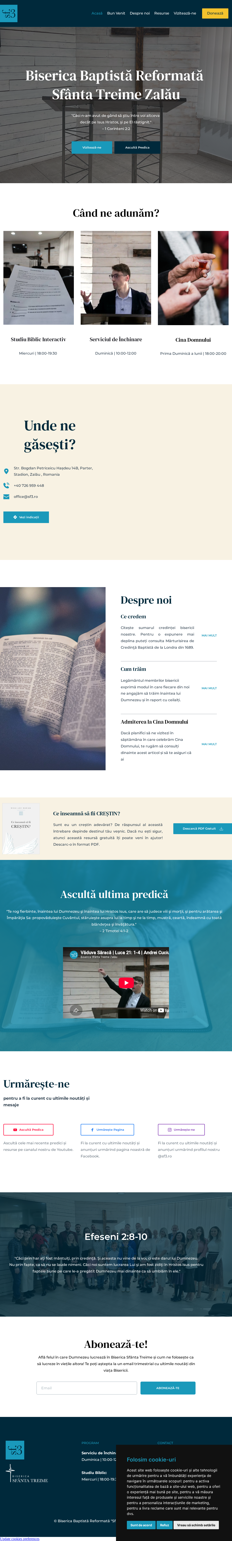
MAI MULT (209, 635)
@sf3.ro (165, 1156)
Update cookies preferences (19, 1539)
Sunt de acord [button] (141, 1525)
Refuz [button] (164, 1525)
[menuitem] (97, 13)
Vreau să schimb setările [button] (196, 1525)
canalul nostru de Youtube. (48, 1149)
